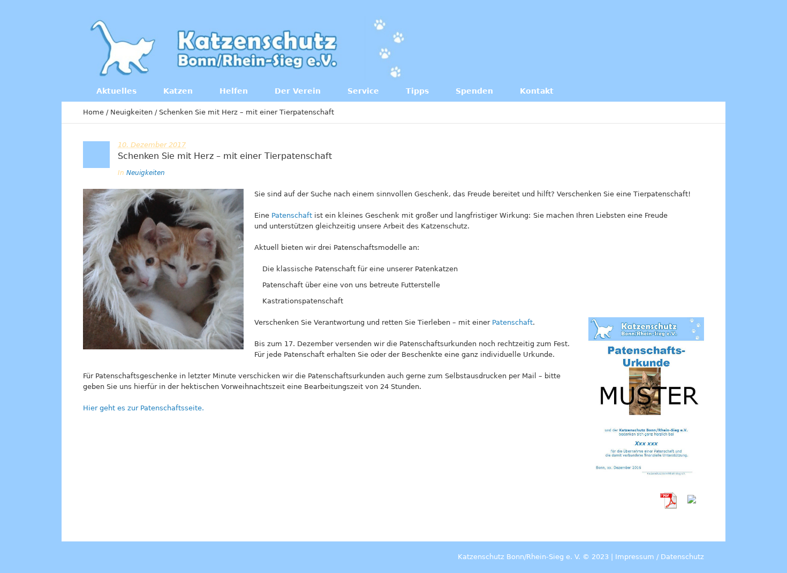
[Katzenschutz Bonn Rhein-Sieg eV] (248, 48)
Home (93, 112)
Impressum (634, 557)
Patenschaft (291, 215)
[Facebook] (634, 47)
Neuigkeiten (131, 112)
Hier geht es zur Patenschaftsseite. (143, 408)
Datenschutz (682, 557)
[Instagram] (656, 47)
